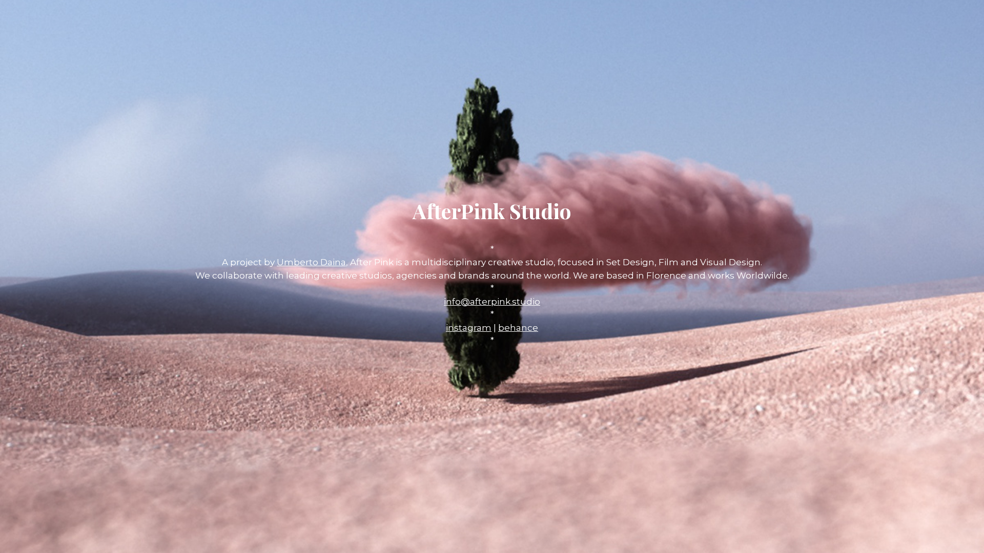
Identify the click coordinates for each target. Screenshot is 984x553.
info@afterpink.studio (492, 301)
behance (518, 328)
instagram (468, 328)
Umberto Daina (311, 262)
